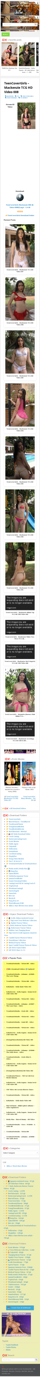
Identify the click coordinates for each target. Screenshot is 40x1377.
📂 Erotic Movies (13, 841)
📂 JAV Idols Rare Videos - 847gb (18, 1184)
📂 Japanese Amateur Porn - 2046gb (19, 1267)
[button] (3, 1367)
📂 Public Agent (12, 844)
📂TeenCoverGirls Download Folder (20, 215)
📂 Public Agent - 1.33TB (15, 1211)
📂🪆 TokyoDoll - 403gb (14, 1252)
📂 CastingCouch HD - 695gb (16, 1213)
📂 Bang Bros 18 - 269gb (15, 1297)
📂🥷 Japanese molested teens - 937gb (20, 1181)
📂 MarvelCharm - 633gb (15, 1198)
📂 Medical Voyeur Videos (16, 943)
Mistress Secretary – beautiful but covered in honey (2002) (12, 789)
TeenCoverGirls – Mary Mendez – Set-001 (28, 798)
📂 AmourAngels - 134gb (15, 1302)
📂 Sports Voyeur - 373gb (15, 1265)
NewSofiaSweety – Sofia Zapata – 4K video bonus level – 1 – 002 (27, 70)
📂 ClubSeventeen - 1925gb (16, 1284)
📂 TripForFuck (12, 886)
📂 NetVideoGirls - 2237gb (15, 1193)
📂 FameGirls (11, 893)
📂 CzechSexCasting (14, 854)
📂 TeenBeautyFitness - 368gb (17, 1203)
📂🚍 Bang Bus (12, 871)
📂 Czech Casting (13, 836)
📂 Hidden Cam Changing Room (18, 930)
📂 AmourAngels (13, 891)
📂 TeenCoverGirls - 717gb (16, 1201)
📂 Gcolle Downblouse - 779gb (17, 1262)
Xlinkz (8, 1350)
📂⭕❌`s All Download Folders (14, 808)
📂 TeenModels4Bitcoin (15, 829)
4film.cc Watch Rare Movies (17, 1166)
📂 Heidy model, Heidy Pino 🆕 (18, 869)
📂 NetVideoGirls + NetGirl (17, 831)
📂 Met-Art (11, 896)
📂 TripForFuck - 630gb (14, 1280)
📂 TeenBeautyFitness (15, 824)
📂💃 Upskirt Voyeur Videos (17, 923)
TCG (18, 96)
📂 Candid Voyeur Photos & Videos (19, 938)
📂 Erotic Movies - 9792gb (15, 1247)
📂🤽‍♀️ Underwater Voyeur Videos (19, 928)
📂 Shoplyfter (12, 856)
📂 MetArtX (11, 898)
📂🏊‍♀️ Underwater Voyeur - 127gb (18, 1260)
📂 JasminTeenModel (14, 878)
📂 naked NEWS (13, 873)
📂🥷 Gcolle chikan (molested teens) (20, 918)
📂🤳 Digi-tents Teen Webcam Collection (22, 920)
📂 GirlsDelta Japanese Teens (17, 876)
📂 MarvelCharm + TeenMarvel (18, 822)
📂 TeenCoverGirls (13, 819)
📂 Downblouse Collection (16, 940)
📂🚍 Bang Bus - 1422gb (15, 1218)
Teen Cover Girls (28, 96)
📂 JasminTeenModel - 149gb (16, 1277)
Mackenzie (10, 96)
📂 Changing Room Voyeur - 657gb (18, 1255)
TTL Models (24, 97)
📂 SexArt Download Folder (17, 881)
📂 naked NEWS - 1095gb (15, 1221)
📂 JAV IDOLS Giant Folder (16, 948)
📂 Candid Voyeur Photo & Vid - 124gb (20, 1270)
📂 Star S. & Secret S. (14, 861)
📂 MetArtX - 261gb (13, 1289)
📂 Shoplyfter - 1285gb (14, 1233)
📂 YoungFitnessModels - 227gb (17, 1208)
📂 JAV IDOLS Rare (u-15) (16, 950)
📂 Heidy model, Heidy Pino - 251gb (19, 1275)
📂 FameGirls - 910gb (13, 1292)
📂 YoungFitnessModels (15, 827)
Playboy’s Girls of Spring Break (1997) (29, 788)
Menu (6, 34)
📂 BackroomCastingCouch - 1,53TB (19, 1196)
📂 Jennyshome (12, 851)
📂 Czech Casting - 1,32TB (15, 1191)
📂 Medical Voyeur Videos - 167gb (18, 1272)
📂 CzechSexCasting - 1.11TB (16, 1216)
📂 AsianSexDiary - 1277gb (16, 1294)
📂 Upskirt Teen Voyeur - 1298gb (18, 1257)
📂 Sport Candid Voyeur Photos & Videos (22, 945)
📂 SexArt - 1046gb (13, 1287)
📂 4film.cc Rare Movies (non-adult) (20, 906)
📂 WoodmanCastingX (15, 888)
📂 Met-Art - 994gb (13, 1223)
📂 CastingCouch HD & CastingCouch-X (21, 883)
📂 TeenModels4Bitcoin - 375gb (17, 1206)
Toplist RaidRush (12, 1345)
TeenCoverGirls (12, 97)
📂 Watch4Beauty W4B (15, 903)
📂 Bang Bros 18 (13, 901)
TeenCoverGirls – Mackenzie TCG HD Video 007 (11, 798)
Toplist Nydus (11, 1347)
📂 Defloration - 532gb (14, 1230)
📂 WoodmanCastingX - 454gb (17, 1282)
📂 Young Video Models (15, 859)
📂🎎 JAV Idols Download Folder (18, 834)
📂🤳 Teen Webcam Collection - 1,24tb (20, 1250)
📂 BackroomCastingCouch (17, 839)
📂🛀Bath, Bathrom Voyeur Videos (19, 925)
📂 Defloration (12, 849)
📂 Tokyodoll (11, 846)
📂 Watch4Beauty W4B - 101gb (17, 1299)
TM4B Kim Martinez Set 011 (9, 69)
